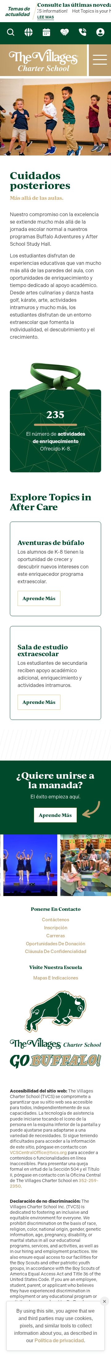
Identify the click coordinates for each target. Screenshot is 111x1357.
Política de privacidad (59, 1340)
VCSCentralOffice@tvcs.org (38, 1152)
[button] (100, 60)
